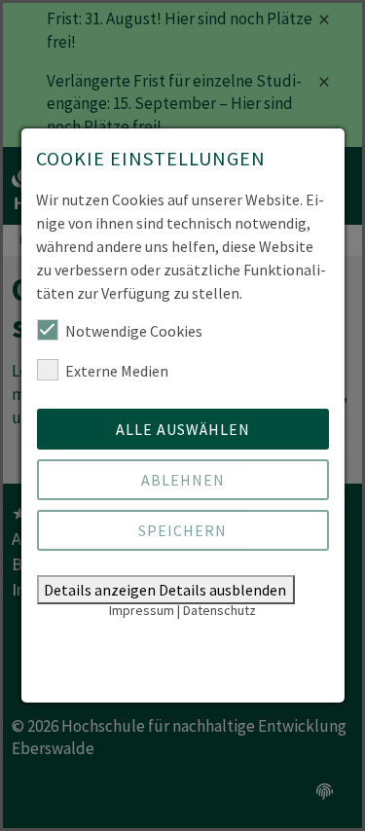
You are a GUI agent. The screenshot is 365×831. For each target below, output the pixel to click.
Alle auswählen (183, 429)
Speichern (182, 530)
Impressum (141, 610)
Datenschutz (219, 610)
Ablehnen (183, 479)
